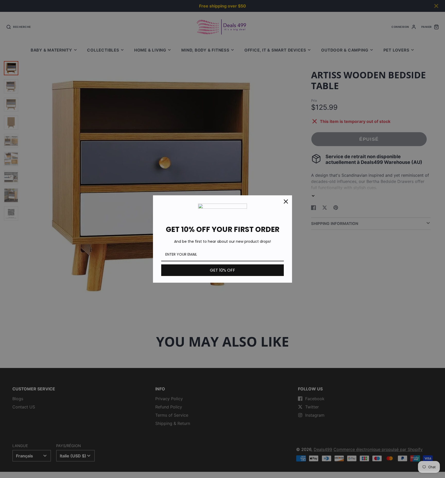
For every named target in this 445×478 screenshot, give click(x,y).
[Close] (286, 201)
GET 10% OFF (222, 270)
